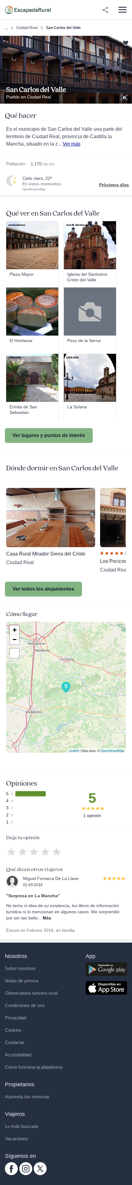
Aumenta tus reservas (27, 1096)
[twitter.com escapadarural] (40, 1173)
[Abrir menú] (122, 9)
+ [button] (15, 630)
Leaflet (74, 750)
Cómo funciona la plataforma (33, 1067)
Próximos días (114, 184)
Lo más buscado (21, 1126)
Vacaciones (16, 1138)
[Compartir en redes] (105, 9)
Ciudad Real (26, 28)
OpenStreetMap (112, 750)
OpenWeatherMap (33, 189)
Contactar (15, 1042)
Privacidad (15, 1017)
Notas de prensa (21, 980)
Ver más (71, 144)
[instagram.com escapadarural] (25, 1173)
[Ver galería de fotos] (125, 96)
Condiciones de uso (25, 1005)
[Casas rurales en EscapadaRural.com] (28, 10)
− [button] (15, 639)
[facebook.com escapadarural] (11, 1173)
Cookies (13, 1030)
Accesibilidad (18, 1054)
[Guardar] (125, 42)
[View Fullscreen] (14, 653)
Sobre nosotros (20, 968)
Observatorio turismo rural (31, 993)
